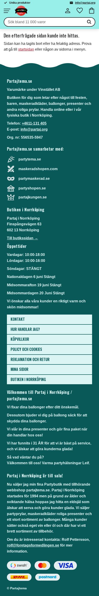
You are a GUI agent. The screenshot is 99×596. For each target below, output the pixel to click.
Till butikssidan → (22, 238)
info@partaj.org (85, 2)
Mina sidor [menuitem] (19, 369)
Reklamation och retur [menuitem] (30, 359)
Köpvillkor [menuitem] (20, 339)
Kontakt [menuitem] (18, 319)
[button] (6, 10)
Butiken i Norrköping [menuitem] (28, 379)
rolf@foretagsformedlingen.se (33, 545)
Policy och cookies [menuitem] (26, 349)
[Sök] (89, 22)
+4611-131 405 (34, 123)
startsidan (26, 49)
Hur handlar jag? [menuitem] (25, 329)
